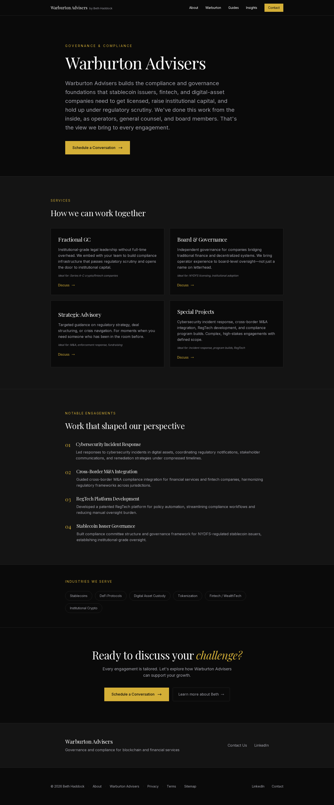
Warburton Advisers (69, 7)
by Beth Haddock (100, 8)
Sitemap (190, 786)
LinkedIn (261, 745)
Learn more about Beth (198, 694)
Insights (251, 8)
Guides (233, 8)
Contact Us (237, 745)
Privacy (153, 786)
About (193, 8)
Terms (171, 786)
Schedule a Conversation (93, 147)
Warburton (213, 8)
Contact (274, 8)
